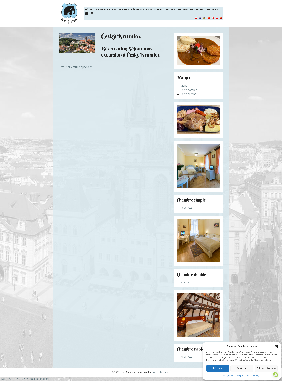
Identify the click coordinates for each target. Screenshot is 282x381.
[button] (276, 346)
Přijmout (217, 368)
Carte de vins (188, 94)
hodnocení (42, 378)
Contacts (211, 9)
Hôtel (88, 9)
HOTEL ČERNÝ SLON (13, 378)
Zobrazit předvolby (266, 368)
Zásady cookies (228, 376)
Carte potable (188, 90)
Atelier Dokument (161, 372)
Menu (183, 85)
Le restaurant (155, 9)
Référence (137, 9)
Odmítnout (241, 368)
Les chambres (120, 9)
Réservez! (186, 207)
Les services (102, 9)
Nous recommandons (190, 9)
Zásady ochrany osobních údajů (247, 376)
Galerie (170, 9)
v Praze (31, 378)
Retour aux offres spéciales (76, 67)
